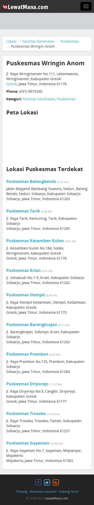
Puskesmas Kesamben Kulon (35, 240)
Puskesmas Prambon (27, 354)
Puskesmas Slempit (25, 295)
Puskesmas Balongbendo (31, 181)
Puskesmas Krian (23, 270)
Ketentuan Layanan (43, 491)
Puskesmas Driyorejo (27, 384)
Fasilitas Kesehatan (38, 41)
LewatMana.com (56, 498)
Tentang (21, 491)
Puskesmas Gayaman (27, 443)
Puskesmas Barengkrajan (31, 324)
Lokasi (11, 41)
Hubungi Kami (68, 491)
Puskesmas (69, 41)
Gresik (11, 83)
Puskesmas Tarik (23, 211)
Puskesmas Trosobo (26, 413)
